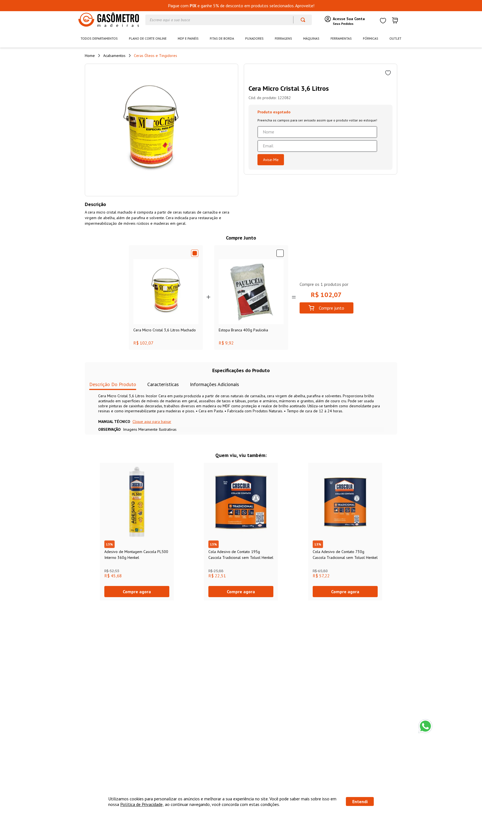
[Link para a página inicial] (90, 55)
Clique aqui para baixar (151, 421)
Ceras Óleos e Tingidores (155, 55)
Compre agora (137, 591)
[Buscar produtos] (300, 20)
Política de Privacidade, (142, 804)
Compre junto (331, 308)
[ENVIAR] (270, 159)
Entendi (360, 801)
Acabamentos (114, 55)
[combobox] (228, 20)
